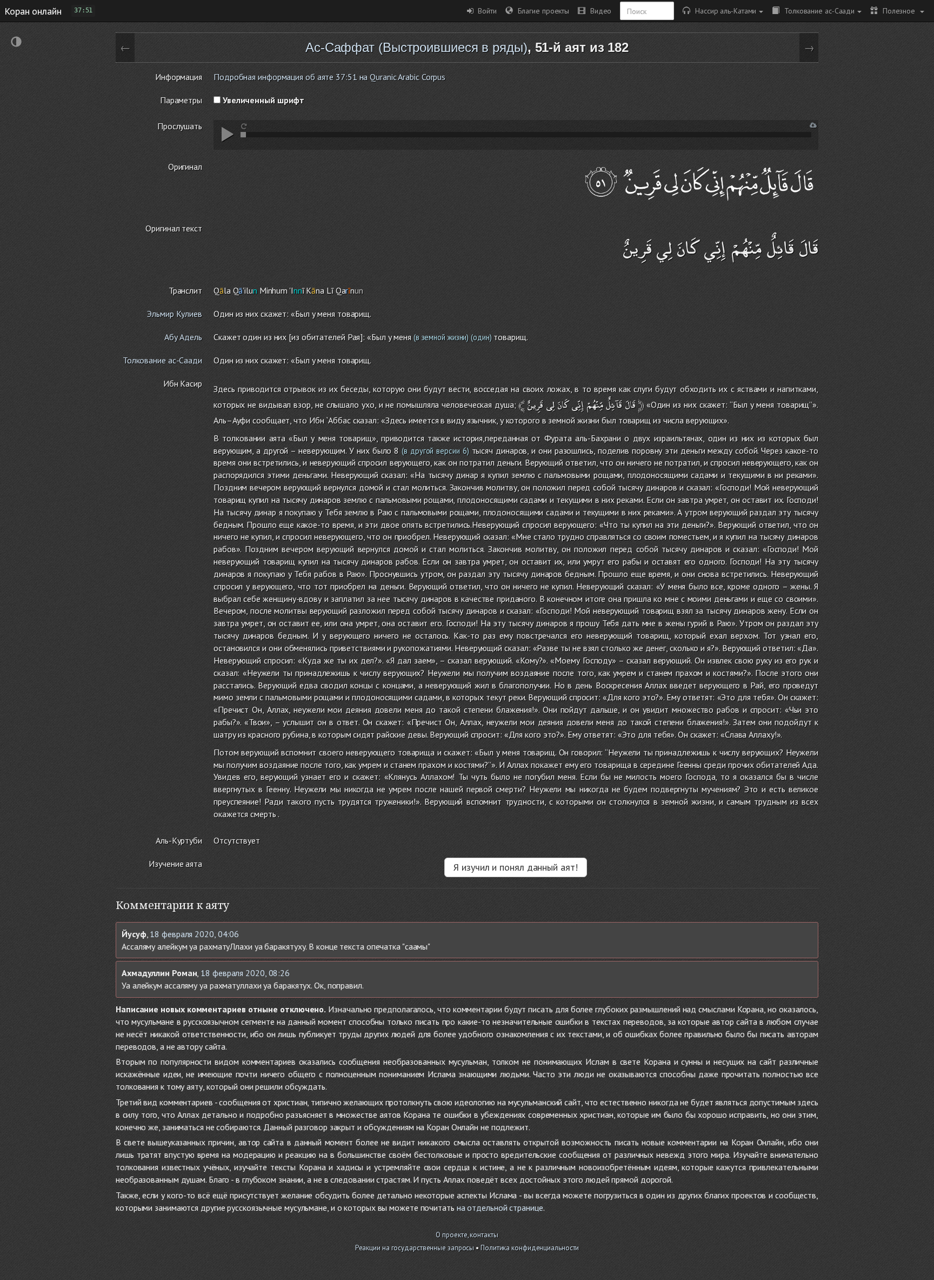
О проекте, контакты (467, 1234)
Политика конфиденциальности (530, 1247)
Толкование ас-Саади (817, 10)
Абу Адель (183, 336)
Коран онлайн (33, 10)
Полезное (897, 10)
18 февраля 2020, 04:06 (194, 934)
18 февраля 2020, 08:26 (245, 972)
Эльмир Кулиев (174, 313)
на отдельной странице (500, 1207)
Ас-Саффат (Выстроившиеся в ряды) (416, 47)
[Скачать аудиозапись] (813, 125)
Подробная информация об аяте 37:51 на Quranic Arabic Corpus (329, 76)
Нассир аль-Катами (723, 10)
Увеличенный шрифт (262, 100)
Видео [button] (598, 10)
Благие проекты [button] (541, 10)
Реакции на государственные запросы (415, 1247)
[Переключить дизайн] (16, 43)
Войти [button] (485, 10)
